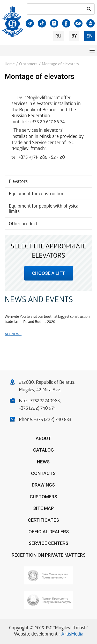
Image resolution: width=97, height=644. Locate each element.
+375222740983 (44, 401)
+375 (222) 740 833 (52, 420)
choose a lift (48, 273)
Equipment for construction (36, 194)
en (89, 36)
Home (10, 64)
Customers (28, 64)
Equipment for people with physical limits (44, 209)
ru (58, 36)
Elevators (18, 182)
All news (13, 334)
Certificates (43, 520)
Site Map (43, 508)
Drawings (43, 485)
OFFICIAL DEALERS (48, 531)
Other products (24, 224)
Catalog (43, 450)
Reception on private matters (49, 555)
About (43, 438)
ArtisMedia (72, 634)
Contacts (43, 473)
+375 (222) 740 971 (37, 409)
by (74, 36)
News (43, 461)
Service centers (48, 543)
